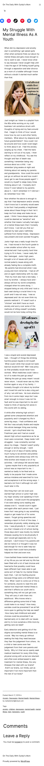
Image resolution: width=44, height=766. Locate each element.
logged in (19, 742)
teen (9, 712)
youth (23, 712)
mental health (30, 709)
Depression (13, 698)
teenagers (16, 712)
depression (20, 709)
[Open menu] (40, 4)
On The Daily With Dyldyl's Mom (16, 4)
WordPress (25, 761)
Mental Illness (35, 698)
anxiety (5, 709)
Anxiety (5, 698)
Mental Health (23, 698)
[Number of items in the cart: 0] (5, 11)
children (12, 709)
